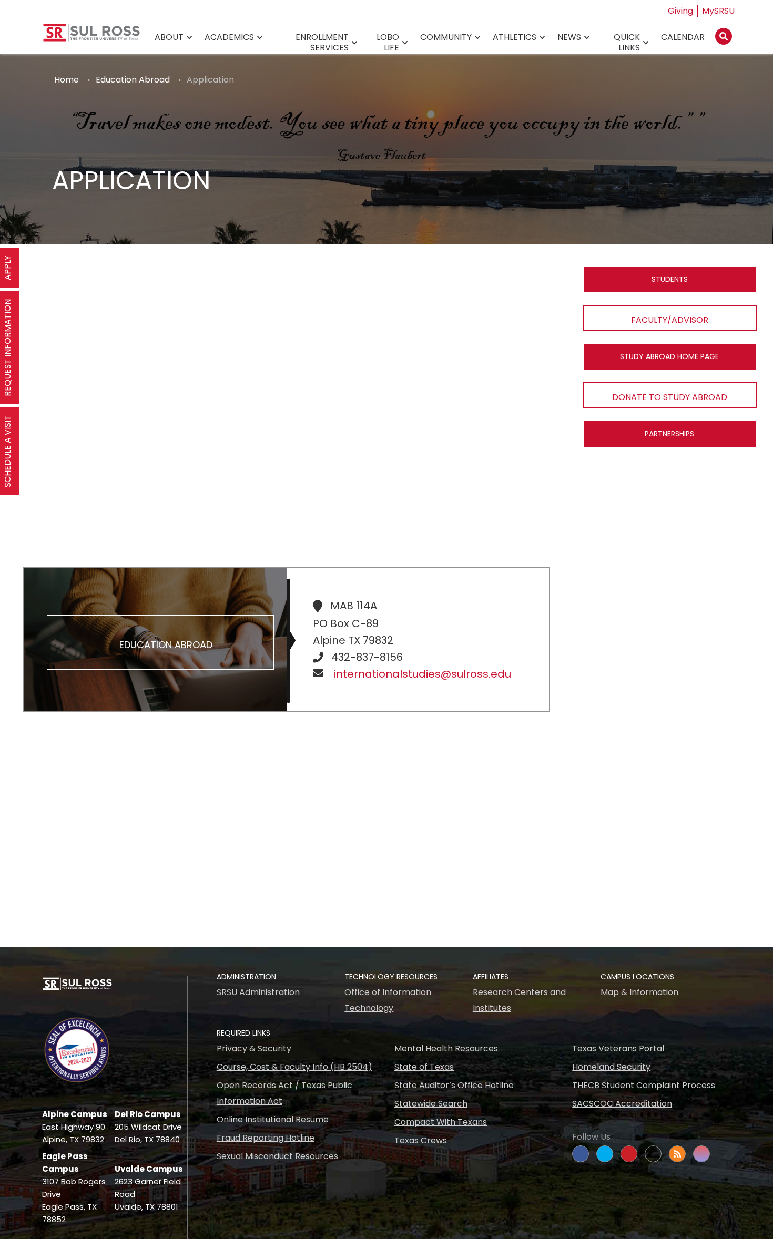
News (569, 37)
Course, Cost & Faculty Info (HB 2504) (294, 1067)
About (169, 37)
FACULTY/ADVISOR (669, 320)
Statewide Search (430, 1104)
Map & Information (639, 992)
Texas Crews (420, 1140)
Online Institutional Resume (273, 1119)
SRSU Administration (258, 992)
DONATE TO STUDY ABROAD (669, 397)
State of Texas (424, 1067)
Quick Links (627, 42)
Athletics (514, 37)
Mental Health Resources (446, 1048)
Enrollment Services (322, 42)
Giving (680, 11)
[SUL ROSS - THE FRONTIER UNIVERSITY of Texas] (91, 36)
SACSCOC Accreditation (622, 1104)
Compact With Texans (440, 1122)
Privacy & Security (254, 1048)
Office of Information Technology (387, 1000)
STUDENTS (670, 279)
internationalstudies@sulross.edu (422, 674)
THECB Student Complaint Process (643, 1085)
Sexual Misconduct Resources (277, 1156)
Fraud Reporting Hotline (265, 1138)
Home (66, 80)
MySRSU (718, 11)
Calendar (683, 37)
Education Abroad (133, 80)
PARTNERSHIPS (669, 433)
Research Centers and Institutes (519, 1000)
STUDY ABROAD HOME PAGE (669, 356)
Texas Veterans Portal (618, 1048)
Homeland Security (611, 1067)
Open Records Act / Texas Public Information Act (284, 1093)
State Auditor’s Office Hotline (454, 1085)
